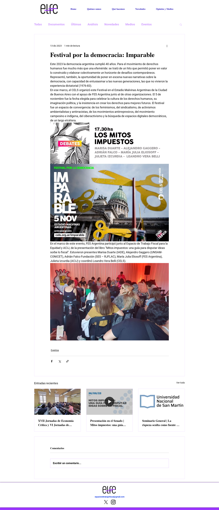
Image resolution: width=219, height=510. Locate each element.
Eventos (146, 24)
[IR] (176, 498)
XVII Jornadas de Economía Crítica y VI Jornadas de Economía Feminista (56, 423)
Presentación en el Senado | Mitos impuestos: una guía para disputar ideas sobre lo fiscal (107, 423)
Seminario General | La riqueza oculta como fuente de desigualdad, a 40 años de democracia (160, 423)
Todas (38, 24)
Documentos (56, 24)
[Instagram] (113, 502)
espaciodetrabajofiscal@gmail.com (109, 497)
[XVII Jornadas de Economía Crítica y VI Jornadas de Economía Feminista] (57, 402)
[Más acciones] (167, 46)
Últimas (76, 24)
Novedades (111, 24)
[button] (180, 24)
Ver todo (180, 382)
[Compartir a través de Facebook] (51, 361)
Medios (130, 24)
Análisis (93, 24)
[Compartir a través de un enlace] (67, 361)
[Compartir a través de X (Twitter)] (59, 361)
